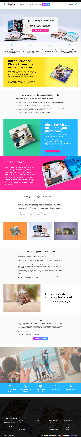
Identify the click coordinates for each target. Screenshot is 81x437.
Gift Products (30, 4)
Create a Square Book (40, 338)
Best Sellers (38, 4)
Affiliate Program (22, 425)
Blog (20, 422)
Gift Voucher (66, 429)
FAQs (50, 422)
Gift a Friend (36, 424)
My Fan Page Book (68, 424)
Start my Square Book (40, 30)
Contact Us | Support (53, 420)
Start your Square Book (52, 151)
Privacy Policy (52, 425)
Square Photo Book (38, 422)
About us (21, 420)
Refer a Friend (22, 424)
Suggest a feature (22, 429)
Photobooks (21, 4)
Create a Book (46, 4)
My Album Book (67, 427)
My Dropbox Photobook (69, 425)
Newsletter (21, 427)
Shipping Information (53, 429)
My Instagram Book (68, 422)
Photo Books (36, 420)
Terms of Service (52, 424)
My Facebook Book (68, 420)
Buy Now (36, 425)
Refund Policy (52, 427)
